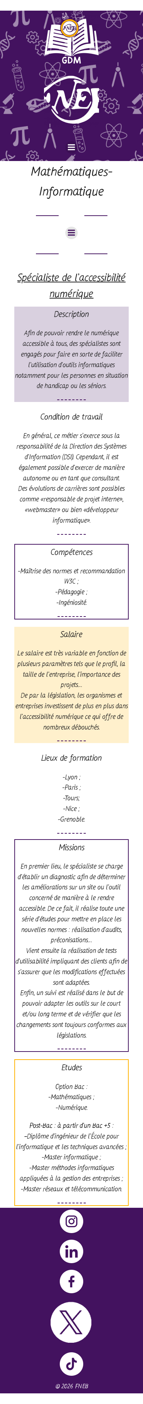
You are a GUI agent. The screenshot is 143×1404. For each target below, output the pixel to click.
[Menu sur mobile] (71, 147)
